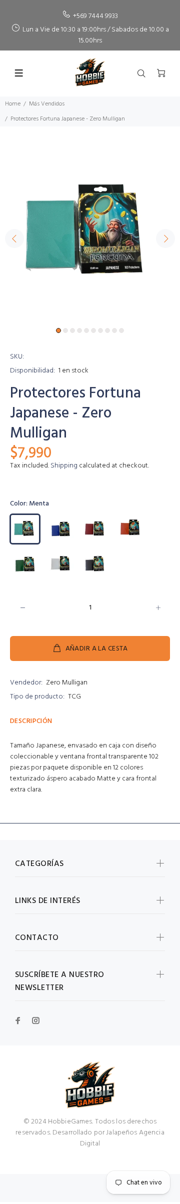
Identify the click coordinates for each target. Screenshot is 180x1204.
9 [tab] (114, 330)
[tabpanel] (90, 233)
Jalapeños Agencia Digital (122, 1138)
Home (12, 104)
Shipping (64, 466)
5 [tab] (86, 330)
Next (165, 238)
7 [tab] (100, 330)
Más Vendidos (46, 104)
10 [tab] (121, 330)
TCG (74, 696)
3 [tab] (72, 330)
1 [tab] (58, 330)
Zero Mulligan (67, 682)
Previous (14, 238)
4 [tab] (79, 330)
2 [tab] (65, 330)
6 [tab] (93, 330)
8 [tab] (107, 330)
